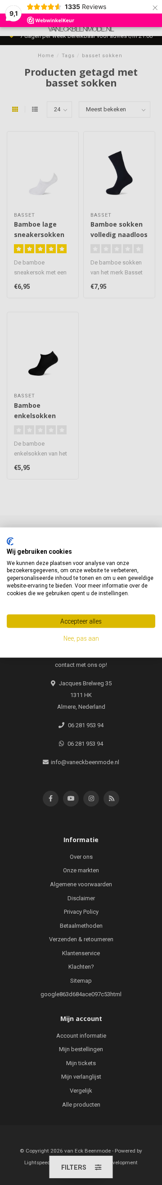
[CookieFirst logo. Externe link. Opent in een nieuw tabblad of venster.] (10, 542)
